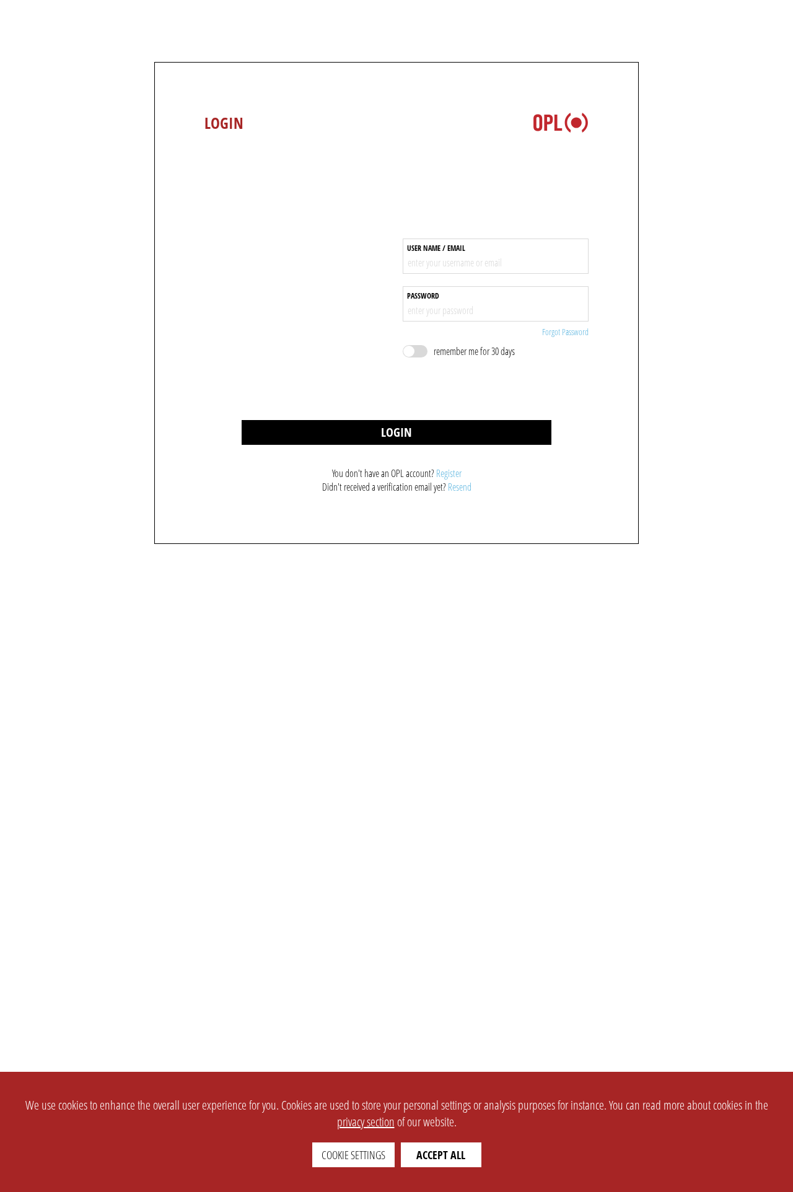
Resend (459, 487)
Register (449, 473)
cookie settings (353, 1154)
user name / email (436, 248)
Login (396, 432)
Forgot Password (565, 332)
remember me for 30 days (474, 351)
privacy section (366, 1121)
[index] (561, 123)
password (423, 296)
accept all (440, 1154)
